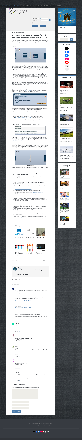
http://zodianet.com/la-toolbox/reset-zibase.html (23, 117)
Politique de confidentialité (43, 423)
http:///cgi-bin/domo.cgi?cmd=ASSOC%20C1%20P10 (23, 300)
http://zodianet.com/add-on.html (23, 217)
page (14, 147)
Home (2, 5)
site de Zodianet (28, 90)
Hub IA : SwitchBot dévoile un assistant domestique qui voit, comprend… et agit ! (65, 92)
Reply (19, 331)
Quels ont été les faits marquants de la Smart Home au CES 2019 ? (20, 263)
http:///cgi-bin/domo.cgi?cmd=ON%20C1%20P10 (23, 307)
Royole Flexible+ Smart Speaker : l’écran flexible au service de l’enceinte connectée (41, 263)
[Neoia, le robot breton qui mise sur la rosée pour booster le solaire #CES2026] (66, 117)
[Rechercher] (71, 39)
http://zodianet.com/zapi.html (18, 140)
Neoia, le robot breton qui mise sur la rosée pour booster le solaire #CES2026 (66, 124)
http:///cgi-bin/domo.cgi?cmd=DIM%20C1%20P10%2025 (24, 304)
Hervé (23, 32)
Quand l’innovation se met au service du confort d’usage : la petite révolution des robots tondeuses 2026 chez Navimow (66, 108)
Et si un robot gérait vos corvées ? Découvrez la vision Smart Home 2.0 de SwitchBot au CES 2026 (66, 157)
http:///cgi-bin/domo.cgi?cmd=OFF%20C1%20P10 (23, 312)
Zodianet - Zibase (16, 5)
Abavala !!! (41, 421)
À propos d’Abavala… (34, 423)
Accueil (29, 423)
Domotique (7, 5)
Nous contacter (50, 423)
